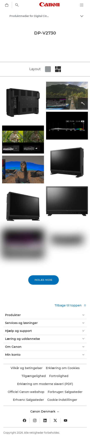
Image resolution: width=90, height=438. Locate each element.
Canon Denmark (43, 411)
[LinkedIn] (45, 420)
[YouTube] (65, 420)
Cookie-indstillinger (62, 400)
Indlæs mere (44, 280)
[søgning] (17, 5)
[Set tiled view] (48, 69)
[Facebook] (24, 420)
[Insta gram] (34, 420)
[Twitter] (55, 420)
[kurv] (6, 5)
